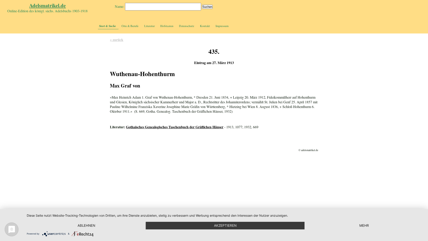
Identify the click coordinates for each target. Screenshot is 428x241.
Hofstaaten (166, 26)
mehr (364, 225)
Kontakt (205, 26)
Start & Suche (107, 26)
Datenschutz (186, 26)
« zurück (116, 39)
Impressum (222, 26)
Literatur (149, 26)
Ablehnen (86, 225)
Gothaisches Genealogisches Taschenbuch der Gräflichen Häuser (174, 126)
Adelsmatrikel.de (47, 5)
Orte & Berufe (129, 26)
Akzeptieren (225, 225)
